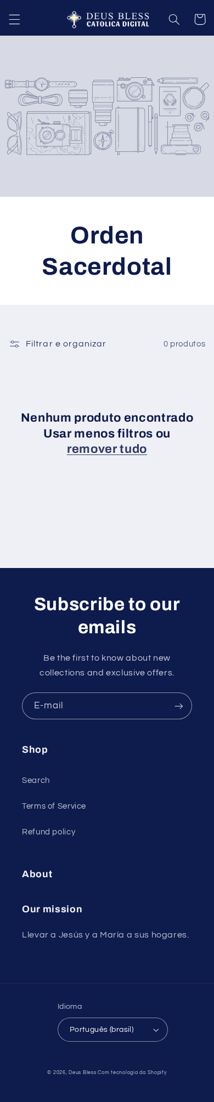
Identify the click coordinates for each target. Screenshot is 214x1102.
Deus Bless (82, 1072)
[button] (14, 19)
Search (36, 780)
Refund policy (48, 832)
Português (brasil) (102, 1029)
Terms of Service (54, 806)
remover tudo (107, 449)
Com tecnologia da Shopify (132, 1072)
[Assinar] (179, 705)
